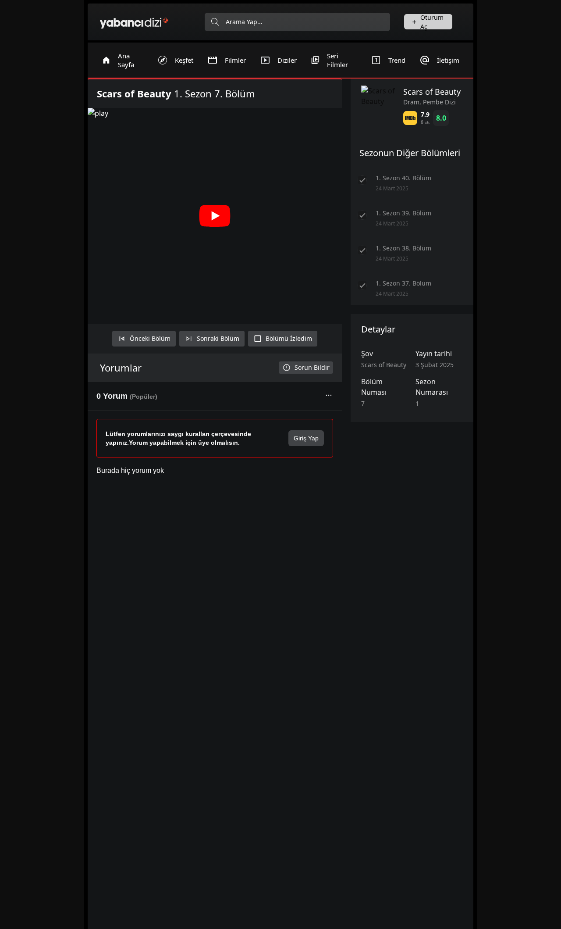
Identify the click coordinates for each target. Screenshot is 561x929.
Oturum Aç (432, 21)
